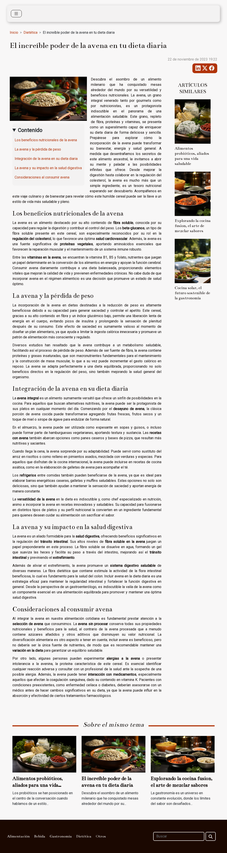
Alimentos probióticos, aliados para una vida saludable (37, 785)
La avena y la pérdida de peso (38, 149)
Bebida (39, 836)
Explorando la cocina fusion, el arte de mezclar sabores (193, 225)
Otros (101, 836)
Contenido (30, 130)
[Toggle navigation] (16, 13)
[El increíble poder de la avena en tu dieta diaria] (113, 754)
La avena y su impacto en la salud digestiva (48, 168)
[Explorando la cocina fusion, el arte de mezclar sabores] (193, 193)
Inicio (14, 32)
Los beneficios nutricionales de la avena (46, 140)
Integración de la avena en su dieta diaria (46, 159)
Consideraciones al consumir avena (42, 177)
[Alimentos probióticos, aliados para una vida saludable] (193, 121)
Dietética (30, 32)
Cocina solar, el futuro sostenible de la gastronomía (192, 293)
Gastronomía (61, 836)
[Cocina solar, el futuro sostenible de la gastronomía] (193, 261)
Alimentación (18, 836)
